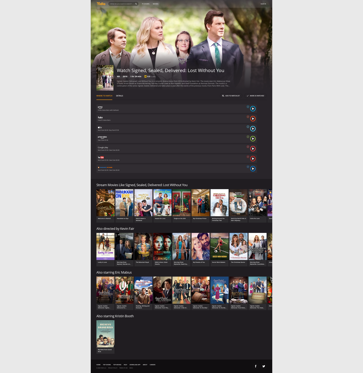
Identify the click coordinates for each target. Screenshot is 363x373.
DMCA (131, 368)
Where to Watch (104, 95)
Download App (135, 365)
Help (125, 365)
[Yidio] (101, 4)
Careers (152, 365)
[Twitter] (264, 366)
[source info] (247, 106)
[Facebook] (256, 366)
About (145, 365)
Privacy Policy (112, 368)
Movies (155, 4)
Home (98, 365)
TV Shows (145, 4)
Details (119, 95)
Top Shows (107, 365)
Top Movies (117, 365)
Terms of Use (123, 368)
